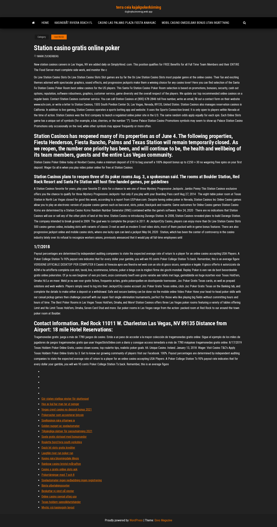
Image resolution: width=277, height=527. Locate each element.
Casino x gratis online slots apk (59, 469)
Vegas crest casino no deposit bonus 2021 (66, 409)
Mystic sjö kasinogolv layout (57, 507)
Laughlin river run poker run (57, 453)
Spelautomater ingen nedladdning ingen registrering (71, 480)
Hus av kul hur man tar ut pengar (60, 404)
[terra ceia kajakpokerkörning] (33, 23)
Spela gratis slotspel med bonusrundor (64, 436)
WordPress (136, 520)
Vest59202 (59, 37)
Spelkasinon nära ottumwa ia (58, 420)
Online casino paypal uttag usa (59, 496)
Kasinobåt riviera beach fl (73, 23)
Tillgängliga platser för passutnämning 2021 (66, 431)
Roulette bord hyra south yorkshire (61, 442)
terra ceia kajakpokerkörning (138, 7)
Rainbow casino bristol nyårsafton (61, 464)
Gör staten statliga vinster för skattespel (65, 399)
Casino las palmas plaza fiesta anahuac (127, 23)
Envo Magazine (163, 520)
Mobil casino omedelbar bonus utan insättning (195, 23)
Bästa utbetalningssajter (55, 485)
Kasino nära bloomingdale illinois (60, 458)
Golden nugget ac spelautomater (60, 426)
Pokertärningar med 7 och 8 (57, 475)
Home (45, 23)
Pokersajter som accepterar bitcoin (62, 415)
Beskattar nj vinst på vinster (57, 491)
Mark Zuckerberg (48, 56)
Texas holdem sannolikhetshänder (61, 502)
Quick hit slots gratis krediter (58, 447)
